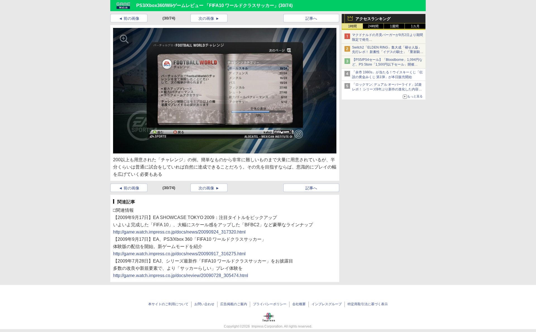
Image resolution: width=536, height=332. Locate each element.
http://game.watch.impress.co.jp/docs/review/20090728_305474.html (180, 275)
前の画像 (131, 18)
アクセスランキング (373, 18)
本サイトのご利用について (168, 304)
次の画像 (206, 18)
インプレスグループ (327, 304)
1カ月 (415, 26)
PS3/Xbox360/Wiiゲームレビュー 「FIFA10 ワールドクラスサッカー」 (207, 5)
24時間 (373, 26)
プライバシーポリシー (269, 304)
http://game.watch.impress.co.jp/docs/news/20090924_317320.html (179, 232)
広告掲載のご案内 (233, 304)
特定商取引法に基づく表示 (368, 304)
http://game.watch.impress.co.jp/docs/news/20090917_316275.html (179, 253)
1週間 (394, 26)
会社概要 (299, 304)
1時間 (352, 26)
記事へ (311, 18)
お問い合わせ (204, 304)
